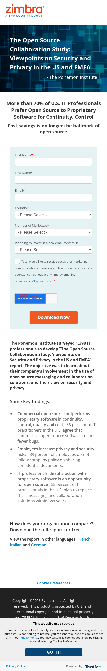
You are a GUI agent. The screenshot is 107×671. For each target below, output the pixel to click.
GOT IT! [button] (54, 652)
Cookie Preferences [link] (53, 583)
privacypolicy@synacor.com (34, 281)
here (31, 641)
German (38, 545)
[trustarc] (92, 666)
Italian (16, 545)
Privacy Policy (29, 637)
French (84, 539)
